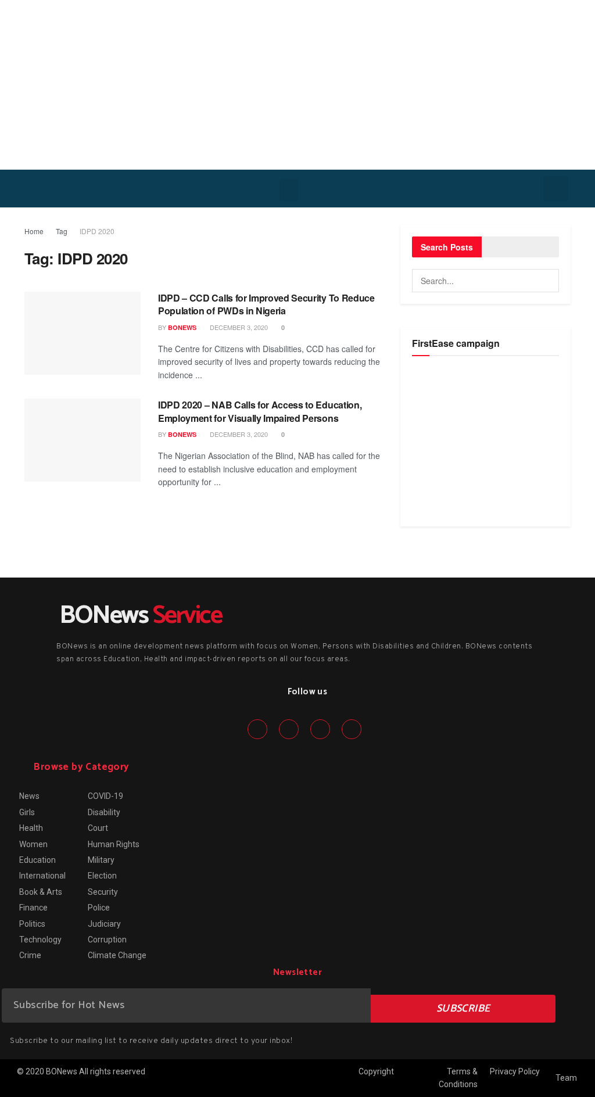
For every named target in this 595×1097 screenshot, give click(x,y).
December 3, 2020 (238, 327)
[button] (288, 190)
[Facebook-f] (257, 729)
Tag (61, 231)
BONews (182, 327)
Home (34, 231)
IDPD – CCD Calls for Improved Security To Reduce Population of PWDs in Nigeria (266, 304)
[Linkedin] (320, 729)
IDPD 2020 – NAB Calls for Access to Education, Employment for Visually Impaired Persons (259, 411)
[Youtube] (351, 729)
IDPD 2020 (97, 231)
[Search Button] (547, 280)
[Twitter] (289, 729)
